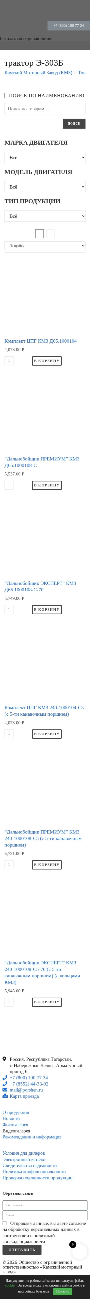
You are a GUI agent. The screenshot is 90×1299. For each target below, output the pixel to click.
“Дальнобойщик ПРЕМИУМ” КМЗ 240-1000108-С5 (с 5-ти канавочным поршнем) (43, 838)
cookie (10, 1285)
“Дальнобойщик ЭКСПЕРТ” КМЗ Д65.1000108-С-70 (40, 586)
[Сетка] (39, 233)
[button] (69, 25)
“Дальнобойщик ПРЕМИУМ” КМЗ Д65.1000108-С (42, 462)
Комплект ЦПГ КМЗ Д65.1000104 (40, 341)
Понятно (62, 1291)
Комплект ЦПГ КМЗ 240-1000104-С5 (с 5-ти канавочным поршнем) (44, 711)
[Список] (50, 233)
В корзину (47, 361)
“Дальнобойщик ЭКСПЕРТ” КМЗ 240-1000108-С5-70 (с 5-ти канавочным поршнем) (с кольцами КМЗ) (42, 972)
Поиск (74, 123)
